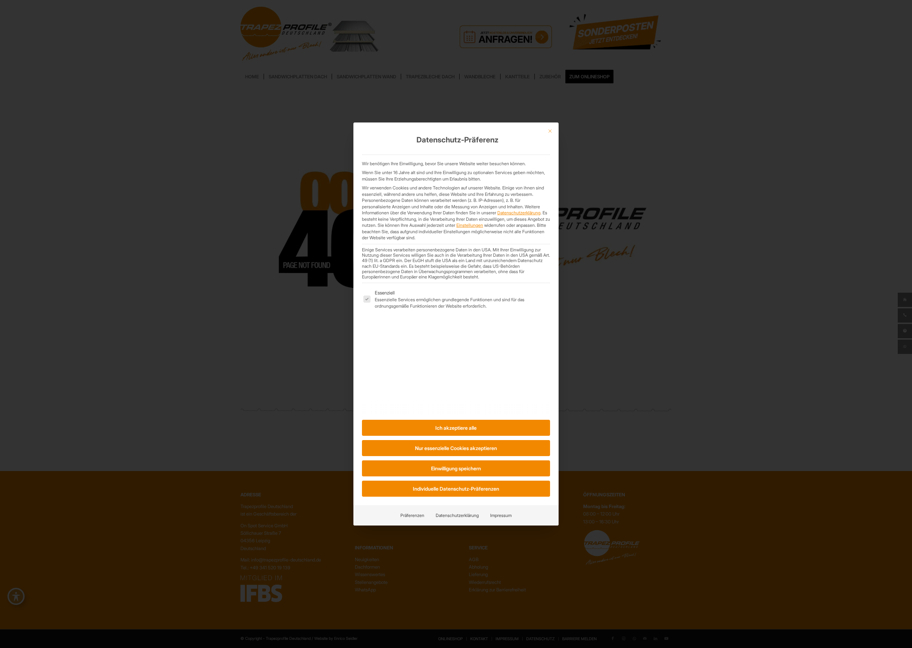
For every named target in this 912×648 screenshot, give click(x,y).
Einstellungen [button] (469, 225)
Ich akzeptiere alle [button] (456, 428)
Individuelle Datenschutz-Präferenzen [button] (456, 489)
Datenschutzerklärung (518, 212)
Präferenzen (412, 515)
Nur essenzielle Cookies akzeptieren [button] (456, 448)
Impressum (501, 515)
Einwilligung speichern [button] (456, 468)
